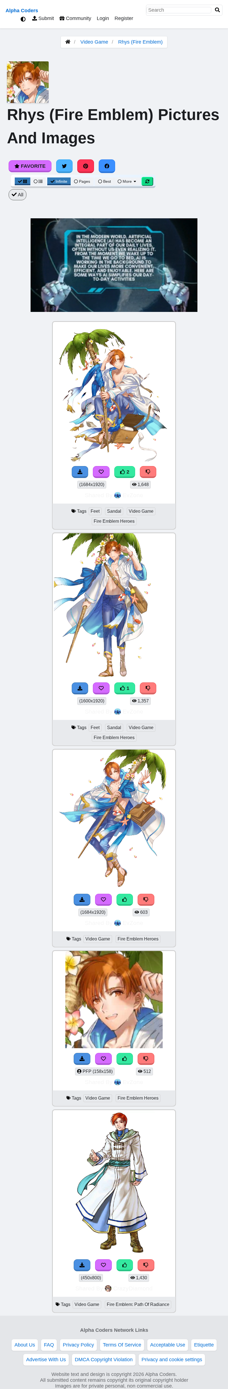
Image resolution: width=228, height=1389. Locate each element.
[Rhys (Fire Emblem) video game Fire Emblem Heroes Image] (114, 887)
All (20, 194)
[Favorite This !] (101, 472)
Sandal (114, 511)
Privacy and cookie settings (172, 1359)
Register (124, 18)
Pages (84, 181)
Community (78, 18)
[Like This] (125, 900)
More (127, 181)
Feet (95, 511)
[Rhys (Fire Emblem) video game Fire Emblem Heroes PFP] (114, 1046)
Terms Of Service (122, 1345)
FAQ (49, 1345)
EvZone (133, 495)
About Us (24, 1345)
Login (103, 18)
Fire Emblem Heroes (114, 521)
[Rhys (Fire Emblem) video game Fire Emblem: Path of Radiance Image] (114, 1253)
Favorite (32, 166)
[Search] (217, 10)
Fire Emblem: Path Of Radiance (138, 1304)
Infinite (61, 181)
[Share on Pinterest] (85, 166)
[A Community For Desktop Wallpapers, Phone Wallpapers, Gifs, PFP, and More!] (67, 42)
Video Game (94, 42)
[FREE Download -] (80, 472)
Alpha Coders (22, 10)
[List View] (38, 181)
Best (106, 181)
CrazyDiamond (133, 1288)
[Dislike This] (148, 472)
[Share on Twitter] (64, 166)
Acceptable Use (167, 1345)
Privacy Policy (78, 1345)
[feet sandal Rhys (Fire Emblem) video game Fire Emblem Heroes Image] (114, 459)
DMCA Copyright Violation (104, 1359)
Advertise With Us (46, 1359)
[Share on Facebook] (107, 166)
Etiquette (204, 1345)
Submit (45, 18)
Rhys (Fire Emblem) (140, 42)
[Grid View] (22, 181)
